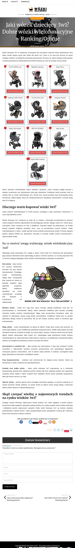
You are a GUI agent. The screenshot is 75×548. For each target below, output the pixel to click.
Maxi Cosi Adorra (15, 128)
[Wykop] (50, 422)
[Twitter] (30, 422)
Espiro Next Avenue (37, 159)
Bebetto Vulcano (37, 67)
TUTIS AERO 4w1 (15, 67)
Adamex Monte (60, 98)
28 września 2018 (37, 46)
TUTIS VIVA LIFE (37, 98)
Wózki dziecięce (37, 18)
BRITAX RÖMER (37, 128)
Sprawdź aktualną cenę (15, 91)
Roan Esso (60, 67)
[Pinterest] (40, 422)
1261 (50, 430)
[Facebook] (21, 422)
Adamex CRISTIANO (15, 98)
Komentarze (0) (6, 445)
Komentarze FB (17, 445)
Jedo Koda (60, 128)
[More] (54, 422)
